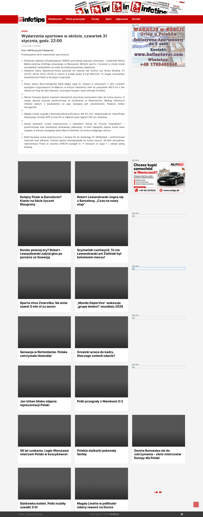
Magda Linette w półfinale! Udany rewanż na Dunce (96, 505)
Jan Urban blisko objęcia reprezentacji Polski (38, 403)
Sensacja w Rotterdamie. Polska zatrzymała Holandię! (43, 353)
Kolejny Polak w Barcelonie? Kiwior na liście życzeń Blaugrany (41, 200)
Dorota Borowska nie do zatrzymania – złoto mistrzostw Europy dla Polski (157, 454)
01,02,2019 (26, 46)
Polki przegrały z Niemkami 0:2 (100, 401)
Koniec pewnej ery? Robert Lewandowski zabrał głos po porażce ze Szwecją (41, 253)
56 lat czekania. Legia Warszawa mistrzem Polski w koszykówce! (44, 452)
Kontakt (136, 19)
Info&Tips (114, 514)
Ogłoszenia (122, 19)
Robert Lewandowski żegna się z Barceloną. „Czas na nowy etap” (100, 200)
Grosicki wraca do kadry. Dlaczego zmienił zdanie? (96, 353)
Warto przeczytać (75, 19)
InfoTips (36, 46)
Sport (109, 19)
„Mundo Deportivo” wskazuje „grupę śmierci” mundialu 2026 (100, 304)
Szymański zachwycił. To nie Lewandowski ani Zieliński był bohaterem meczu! (99, 253)
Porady (95, 19)
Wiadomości (55, 19)
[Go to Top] (196, 504)
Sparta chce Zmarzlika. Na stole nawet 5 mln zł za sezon (43, 304)
